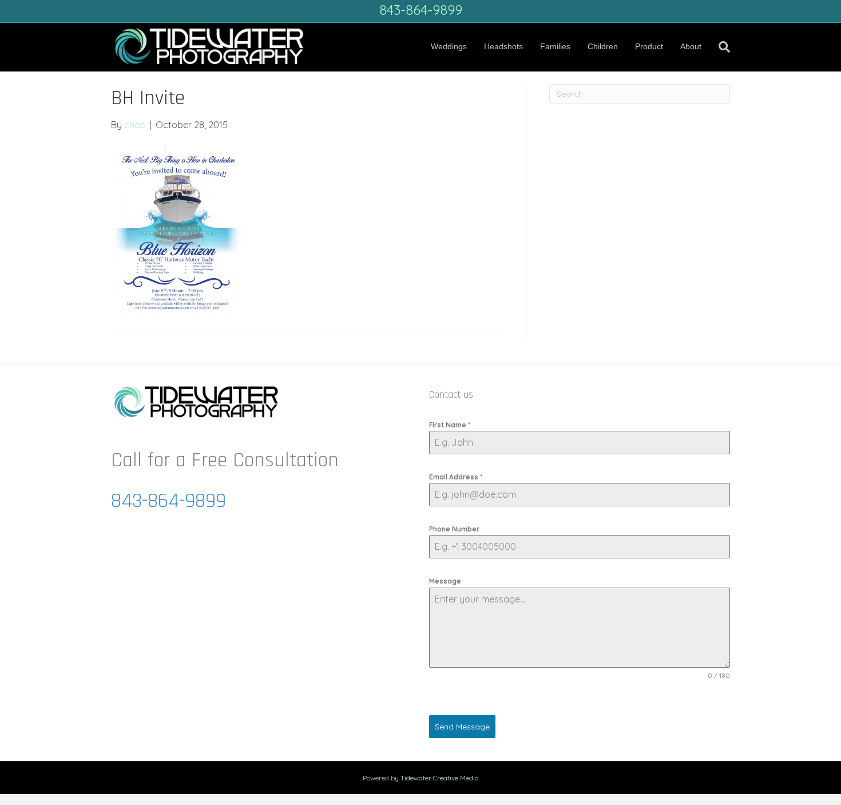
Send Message (462, 726)
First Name (449, 425)
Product (649, 46)
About (690, 46)
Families (555, 46)
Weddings (449, 46)
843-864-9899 (420, 9)
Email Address (455, 477)
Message (445, 581)
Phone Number (454, 529)
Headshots (503, 46)
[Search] (720, 47)
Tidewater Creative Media (439, 778)
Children (603, 46)
